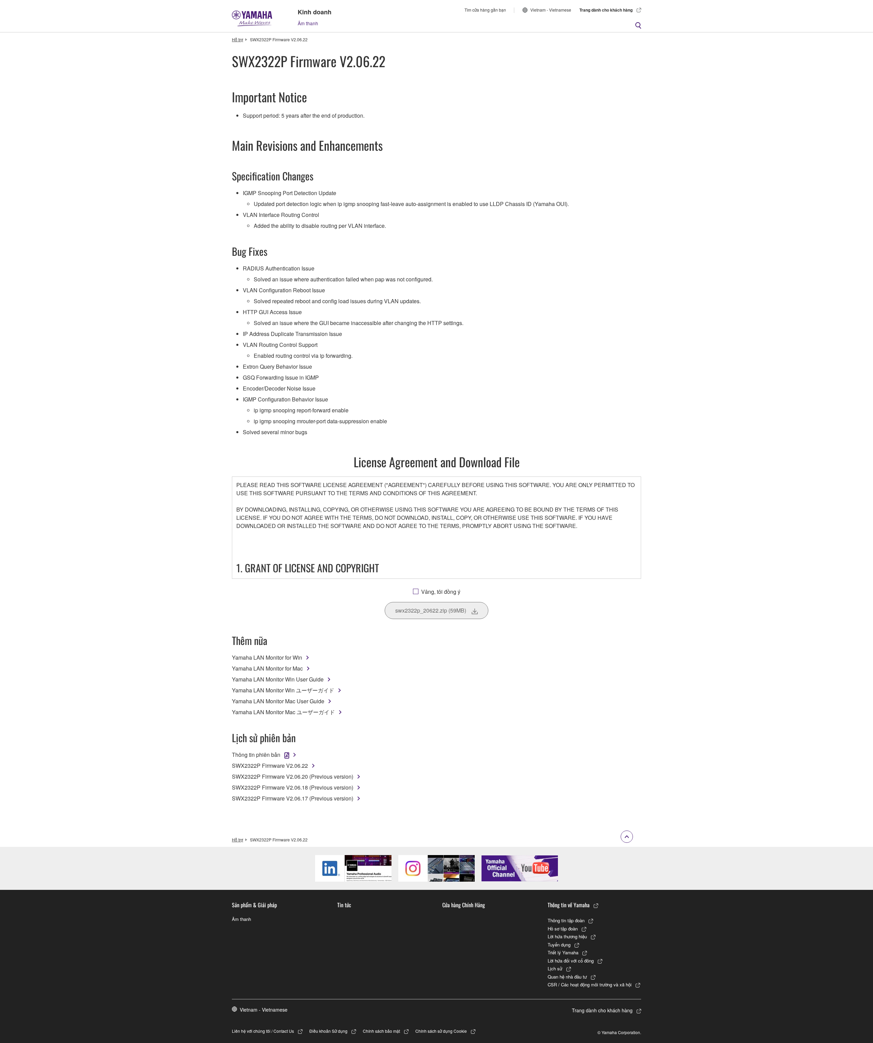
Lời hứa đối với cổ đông (571, 960)
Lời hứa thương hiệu (567, 936)
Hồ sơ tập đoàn (563, 928)
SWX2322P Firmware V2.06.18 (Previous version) (292, 787)
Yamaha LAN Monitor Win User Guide (278, 679)
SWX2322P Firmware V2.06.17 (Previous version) (292, 798)
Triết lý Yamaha (563, 952)
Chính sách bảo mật (381, 1031)
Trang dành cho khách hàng (606, 10)
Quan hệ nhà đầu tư (567, 976)
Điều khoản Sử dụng (328, 1031)
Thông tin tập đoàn (566, 920)
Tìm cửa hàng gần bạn (485, 10)
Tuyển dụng (559, 944)
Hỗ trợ (237, 39)
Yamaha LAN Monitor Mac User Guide (278, 701)
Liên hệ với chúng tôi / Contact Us (263, 1031)
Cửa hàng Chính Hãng (463, 905)
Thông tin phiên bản (256, 755)
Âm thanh (308, 23)
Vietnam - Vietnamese (550, 10)
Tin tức (344, 905)
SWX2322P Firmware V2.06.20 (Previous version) (292, 776)
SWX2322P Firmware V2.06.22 (270, 765)
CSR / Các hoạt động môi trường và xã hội (590, 984)
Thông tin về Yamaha (569, 905)
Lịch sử (555, 968)
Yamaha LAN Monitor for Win (267, 657)
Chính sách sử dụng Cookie (441, 1031)
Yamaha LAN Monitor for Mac (267, 668)
